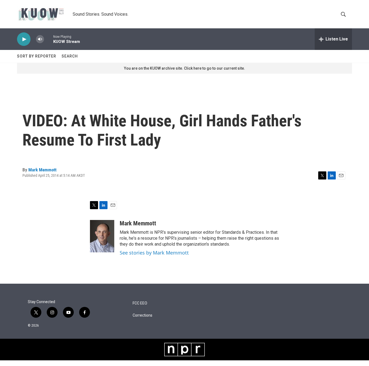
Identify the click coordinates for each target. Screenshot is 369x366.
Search (70, 56)
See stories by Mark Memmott (154, 252)
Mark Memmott (42, 169)
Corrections (142, 315)
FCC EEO (140, 303)
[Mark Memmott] (102, 236)
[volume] (40, 39)
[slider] (48, 39)
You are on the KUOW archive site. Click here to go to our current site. (184, 68)
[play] (23, 39)
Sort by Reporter (36, 56)
